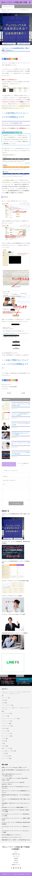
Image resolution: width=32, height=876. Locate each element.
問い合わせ (16, 862)
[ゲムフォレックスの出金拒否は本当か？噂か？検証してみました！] (13, 528)
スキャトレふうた (6, 733)
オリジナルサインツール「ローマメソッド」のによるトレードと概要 (16, 831)
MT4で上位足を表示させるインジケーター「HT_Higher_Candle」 (12, 775)
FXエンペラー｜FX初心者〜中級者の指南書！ (16, 848)
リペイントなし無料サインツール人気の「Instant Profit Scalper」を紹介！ (15, 779)
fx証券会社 (4, 728)
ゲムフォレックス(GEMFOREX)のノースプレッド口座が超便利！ (15, 562)
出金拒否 (15, 386)
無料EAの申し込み (16, 854)
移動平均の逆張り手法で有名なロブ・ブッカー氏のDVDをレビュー (16, 795)
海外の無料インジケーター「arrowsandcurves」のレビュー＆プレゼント (16, 787)
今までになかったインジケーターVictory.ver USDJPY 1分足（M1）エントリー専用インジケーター (16, 692)
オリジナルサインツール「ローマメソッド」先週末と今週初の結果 (16, 819)
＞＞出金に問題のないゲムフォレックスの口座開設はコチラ (15, 364)
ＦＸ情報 (4, 753)
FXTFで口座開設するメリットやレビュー (11, 834)
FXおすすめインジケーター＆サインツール (12, 837)
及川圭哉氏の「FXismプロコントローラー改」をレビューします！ (16, 804)
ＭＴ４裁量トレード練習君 (8, 751)
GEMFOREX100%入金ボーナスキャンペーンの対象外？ (15, 633)
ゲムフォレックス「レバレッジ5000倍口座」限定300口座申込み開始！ (16, 542)
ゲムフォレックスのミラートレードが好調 (12, 595)
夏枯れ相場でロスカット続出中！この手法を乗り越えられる (16, 839)
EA (2, 743)
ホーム (16, 851)
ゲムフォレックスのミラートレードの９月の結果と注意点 (15, 580)
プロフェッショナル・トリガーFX (10, 718)
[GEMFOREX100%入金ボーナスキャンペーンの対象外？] (13, 642)
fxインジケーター (6, 736)
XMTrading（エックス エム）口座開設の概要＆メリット (15, 807)
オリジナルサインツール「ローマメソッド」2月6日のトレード (16, 827)
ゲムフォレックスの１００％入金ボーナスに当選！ (14, 614)
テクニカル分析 (5, 755)
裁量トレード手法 (6, 748)
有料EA (3, 700)
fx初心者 (4, 746)
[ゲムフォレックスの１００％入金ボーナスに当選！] (13, 623)
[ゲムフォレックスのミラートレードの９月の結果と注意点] (13, 588)
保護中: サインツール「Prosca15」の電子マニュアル (14, 767)
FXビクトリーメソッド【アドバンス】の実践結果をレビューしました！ (16, 791)
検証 (12, 386)
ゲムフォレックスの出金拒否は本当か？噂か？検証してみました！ (16, 514)
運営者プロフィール (16, 864)
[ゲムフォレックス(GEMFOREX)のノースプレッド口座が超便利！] (13, 571)
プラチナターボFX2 (6, 726)
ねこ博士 (4, 738)
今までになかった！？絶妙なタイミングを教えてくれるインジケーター (16, 708)
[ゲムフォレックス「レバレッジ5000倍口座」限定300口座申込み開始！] (13, 551)
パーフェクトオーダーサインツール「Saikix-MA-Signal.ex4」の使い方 (13, 783)
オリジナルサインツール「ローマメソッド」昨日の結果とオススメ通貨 (16, 814)
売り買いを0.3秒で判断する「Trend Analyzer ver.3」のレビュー (16, 770)
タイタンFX (4, 731)
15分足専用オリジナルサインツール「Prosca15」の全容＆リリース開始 (15, 810)
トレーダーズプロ (6, 713)
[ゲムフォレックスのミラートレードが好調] (13, 605)
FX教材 (3, 702)
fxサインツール (5, 723)
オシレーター (5, 697)
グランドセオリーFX (6, 705)
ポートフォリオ (5, 758)
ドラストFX (4, 716)
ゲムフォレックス (8, 6)
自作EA (3, 740)
